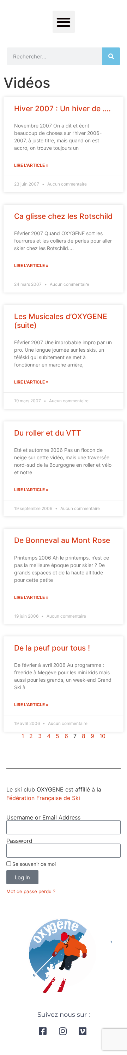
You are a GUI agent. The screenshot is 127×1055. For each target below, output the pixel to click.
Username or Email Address (43, 817)
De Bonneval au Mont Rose (62, 540)
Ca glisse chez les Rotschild (63, 216)
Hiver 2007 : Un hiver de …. (62, 108)
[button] (64, 22)
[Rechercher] (111, 56)
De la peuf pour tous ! (52, 647)
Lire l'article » (31, 165)
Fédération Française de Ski (43, 797)
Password (19, 841)
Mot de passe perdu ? (30, 891)
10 (102, 735)
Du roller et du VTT (47, 433)
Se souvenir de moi (33, 864)
